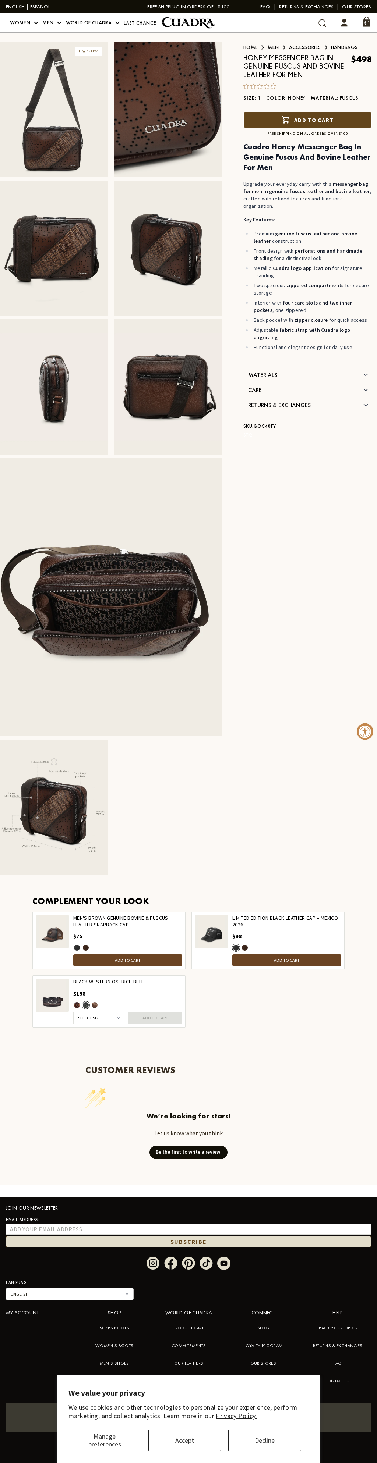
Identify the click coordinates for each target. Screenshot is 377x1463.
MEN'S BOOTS (114, 1328)
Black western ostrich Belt (108, 982)
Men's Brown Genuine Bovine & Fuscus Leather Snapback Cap (120, 921)
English (15, 6)
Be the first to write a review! (189, 1152)
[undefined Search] (322, 23)
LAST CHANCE (140, 22)
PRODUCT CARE (188, 1328)
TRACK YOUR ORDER (337, 1328)
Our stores (356, 6)
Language (17, 1282)
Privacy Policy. (236, 1416)
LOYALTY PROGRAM (263, 1346)
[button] (24, 23)
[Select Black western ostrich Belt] (85, 1005)
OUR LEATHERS (188, 1363)
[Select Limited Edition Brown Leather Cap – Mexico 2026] (85, 947)
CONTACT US (337, 1381)
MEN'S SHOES (114, 1363)
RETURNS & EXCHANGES (338, 1346)
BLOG (263, 1328)
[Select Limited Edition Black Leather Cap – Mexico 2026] (77, 947)
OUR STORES (263, 1363)
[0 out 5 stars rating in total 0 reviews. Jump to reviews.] (261, 86)
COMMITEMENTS (189, 1346)
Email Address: (22, 1219)
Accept (184, 1440)
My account (22, 1312)
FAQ (265, 6)
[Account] (344, 23)
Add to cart (314, 120)
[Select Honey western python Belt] (94, 1005)
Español (40, 6)
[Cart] (366, 22)
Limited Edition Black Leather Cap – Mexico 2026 (285, 921)
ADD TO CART (128, 960)
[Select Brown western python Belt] (77, 1005)
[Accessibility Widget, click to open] (365, 731)
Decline (265, 1440)
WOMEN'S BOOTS (114, 1346)
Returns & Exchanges (306, 6)
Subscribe (188, 1241)
